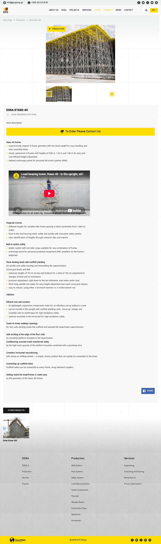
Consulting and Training (134, 471)
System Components (79, 490)
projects (25, 484)
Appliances (75, 514)
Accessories (76, 520)
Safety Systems (77, 477)
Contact (128, 10)
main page (7, 20)
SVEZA (97, 10)
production (20, 20)
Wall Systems (76, 465)
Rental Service (130, 477)
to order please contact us (83, 131)
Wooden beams (77, 502)
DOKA (63, 10)
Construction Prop (78, 508)
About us (53, 10)
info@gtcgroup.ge (15, 3)
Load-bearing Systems (80, 484)
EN (153, 10)
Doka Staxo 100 (10, 441)
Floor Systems (77, 471)
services (86, 10)
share (150, 391)
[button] (49, 94)
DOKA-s (25, 465)
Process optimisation (133, 484)
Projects (74, 10)
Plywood (75, 496)
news (118, 10)
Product (108, 10)
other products (16, 410)
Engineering (129, 465)
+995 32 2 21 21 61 (39, 3)
